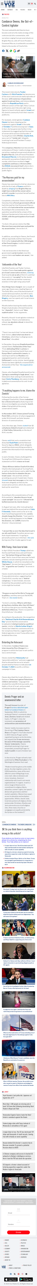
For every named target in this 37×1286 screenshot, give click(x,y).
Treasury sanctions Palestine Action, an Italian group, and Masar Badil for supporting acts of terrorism (18, 938)
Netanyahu (20, 658)
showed (5, 480)
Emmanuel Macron (9, 157)
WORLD (23, 1246)
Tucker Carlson (24, 824)
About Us (7, 1260)
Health (29, 10)
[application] (18, 1182)
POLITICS (22, 10)
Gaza (31, 127)
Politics (6, 14)
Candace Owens (9, 824)
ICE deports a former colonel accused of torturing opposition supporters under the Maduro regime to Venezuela (20, 854)
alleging (11, 189)
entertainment (25, 1252)
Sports (7, 1254)
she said (31, 538)
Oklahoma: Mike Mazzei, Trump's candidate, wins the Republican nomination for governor (19, 1059)
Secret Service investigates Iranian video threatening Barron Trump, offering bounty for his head (18, 987)
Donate (3, 10)
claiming (30, 272)
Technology (24, 1254)
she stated (13, 598)
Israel (29, 110)
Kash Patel (14, 443)
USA (17, 10)
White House (7, 562)
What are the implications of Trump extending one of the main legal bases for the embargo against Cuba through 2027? (18, 1034)
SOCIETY (7, 1252)
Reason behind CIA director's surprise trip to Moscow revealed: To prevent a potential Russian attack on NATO (17, 1145)
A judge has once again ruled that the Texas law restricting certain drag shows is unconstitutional (17, 1010)
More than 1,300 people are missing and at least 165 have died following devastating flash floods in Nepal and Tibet (18, 1106)
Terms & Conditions (15, 1268)
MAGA (7, 166)
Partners (23, 1257)
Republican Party (17, 103)
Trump (23, 550)
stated (25, 425)
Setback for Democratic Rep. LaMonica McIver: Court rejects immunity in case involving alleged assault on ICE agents (19, 963)
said (9, 440)
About (11, 1265)
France (20, 186)
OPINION (7, 1257)
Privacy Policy (27, 1265)
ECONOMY (7, 1249)
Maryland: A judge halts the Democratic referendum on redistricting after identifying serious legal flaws (18, 890)
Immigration (24, 1249)
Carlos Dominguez (16, 83)
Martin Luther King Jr (24, 626)
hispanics (10, 10)
